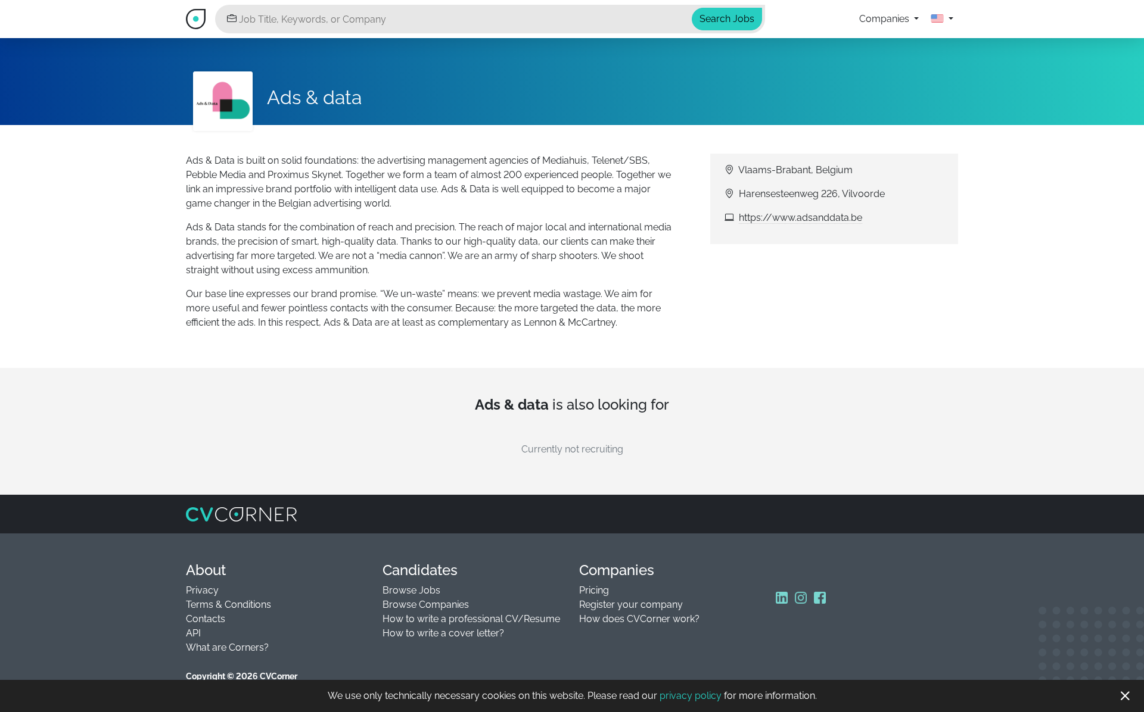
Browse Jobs (411, 590)
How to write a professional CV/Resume (471, 618)
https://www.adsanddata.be (800, 217)
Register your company (631, 604)
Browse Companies (426, 604)
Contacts (205, 618)
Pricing (594, 590)
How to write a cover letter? (443, 633)
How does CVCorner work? (639, 618)
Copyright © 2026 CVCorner (241, 676)
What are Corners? (227, 647)
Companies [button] (885, 18)
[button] (942, 19)
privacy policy (691, 695)
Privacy (202, 590)
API (193, 633)
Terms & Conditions (228, 604)
